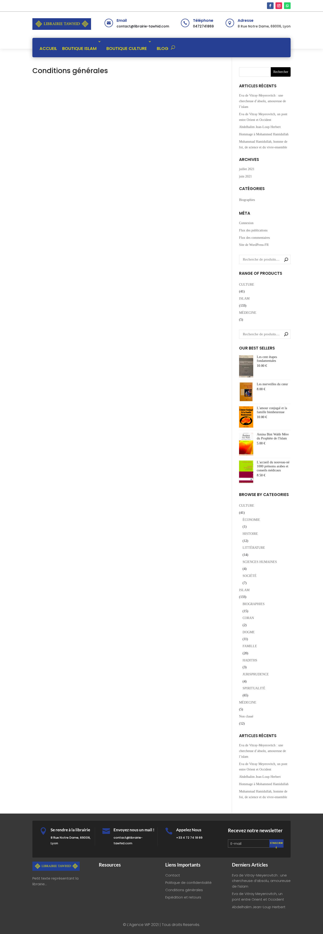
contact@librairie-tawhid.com (143, 26)
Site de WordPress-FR (254, 245)
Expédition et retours (183, 897)
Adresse (245, 20)
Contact (172, 875)
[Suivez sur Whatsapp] (287, 5)
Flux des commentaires (254, 237)
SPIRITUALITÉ (254, 688)
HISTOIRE (250, 534)
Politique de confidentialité (188, 882)
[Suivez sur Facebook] (270, 5)
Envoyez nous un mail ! (133, 829)
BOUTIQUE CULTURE (126, 48)
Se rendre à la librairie (70, 829)
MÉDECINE (247, 312)
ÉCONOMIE (251, 520)
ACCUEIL (48, 48)
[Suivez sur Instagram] (278, 5)
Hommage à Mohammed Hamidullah (263, 134)
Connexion (246, 223)
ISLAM (244, 298)
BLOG (162, 48)
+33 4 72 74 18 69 (189, 837)
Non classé (246, 716)
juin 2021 (245, 176)
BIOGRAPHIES (254, 604)
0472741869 (203, 26)
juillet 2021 (246, 169)
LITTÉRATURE (254, 547)
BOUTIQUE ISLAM (79, 48)
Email (122, 20)
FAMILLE (250, 646)
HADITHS (250, 660)
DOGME (249, 632)
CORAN (248, 618)
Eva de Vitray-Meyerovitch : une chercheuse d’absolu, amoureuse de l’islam (262, 101)
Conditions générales (184, 889)
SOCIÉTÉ (250, 576)
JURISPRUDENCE (256, 674)
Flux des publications (253, 230)
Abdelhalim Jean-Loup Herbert (260, 127)
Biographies (247, 200)
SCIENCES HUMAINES (260, 562)
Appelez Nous (188, 829)
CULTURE (246, 284)
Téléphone (203, 20)
